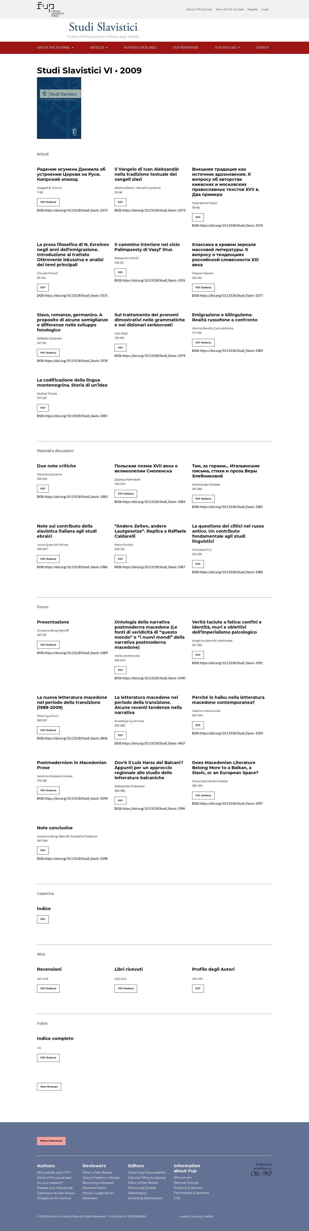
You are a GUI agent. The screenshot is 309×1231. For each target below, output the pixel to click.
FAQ (177, 1198)
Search (262, 47)
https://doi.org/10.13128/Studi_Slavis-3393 (231, 733)
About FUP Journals (199, 9)
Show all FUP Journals (230, 9)
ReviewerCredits (94, 1188)
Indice (44, 908)
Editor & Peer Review (143, 1182)
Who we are (182, 1177)
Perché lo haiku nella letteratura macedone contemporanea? (228, 700)
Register (252, 9)
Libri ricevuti (129, 969)
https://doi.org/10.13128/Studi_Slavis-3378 (76, 361)
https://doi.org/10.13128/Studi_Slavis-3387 (153, 567)
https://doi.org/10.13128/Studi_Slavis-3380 (231, 350)
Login (265, 9)
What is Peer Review (97, 1172)
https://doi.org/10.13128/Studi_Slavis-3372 (76, 210)
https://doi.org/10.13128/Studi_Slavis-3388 (231, 572)
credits (208, 1216)
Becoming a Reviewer (98, 1182)
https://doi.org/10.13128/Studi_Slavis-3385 (231, 507)
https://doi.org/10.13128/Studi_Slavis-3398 (76, 858)
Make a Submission (51, 1140)
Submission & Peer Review (56, 1193)
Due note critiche (56, 465)
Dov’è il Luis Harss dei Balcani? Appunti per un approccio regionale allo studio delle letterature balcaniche (149, 770)
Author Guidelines (140, 47)
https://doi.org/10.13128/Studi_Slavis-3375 (76, 295)
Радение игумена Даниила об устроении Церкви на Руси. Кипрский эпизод (71, 174)
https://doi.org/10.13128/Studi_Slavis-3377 (231, 295)
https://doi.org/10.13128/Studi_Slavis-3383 (76, 497)
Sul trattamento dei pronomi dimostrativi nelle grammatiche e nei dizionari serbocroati (150, 319)
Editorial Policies (186, 1182)
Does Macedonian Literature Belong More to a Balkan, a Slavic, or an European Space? (225, 767)
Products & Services (188, 1188)
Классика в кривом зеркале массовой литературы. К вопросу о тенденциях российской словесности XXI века (225, 254)
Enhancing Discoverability (147, 1172)
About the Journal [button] (54, 47)
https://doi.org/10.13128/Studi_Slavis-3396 (153, 808)
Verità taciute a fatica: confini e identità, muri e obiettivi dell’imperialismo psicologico (227, 627)
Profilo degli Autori (213, 969)
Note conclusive (55, 827)
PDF (120, 202)
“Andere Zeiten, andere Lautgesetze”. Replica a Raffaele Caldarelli (150, 531)
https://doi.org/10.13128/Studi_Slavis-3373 (153, 210)
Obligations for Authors (54, 1198)
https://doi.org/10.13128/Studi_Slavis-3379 (153, 356)
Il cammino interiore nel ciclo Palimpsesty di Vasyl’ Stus (147, 247)
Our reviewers (185, 47)
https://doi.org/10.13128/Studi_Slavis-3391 (231, 663)
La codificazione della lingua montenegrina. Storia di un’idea (72, 383)
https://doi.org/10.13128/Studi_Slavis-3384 (153, 502)
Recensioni (49, 969)
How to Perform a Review (101, 1177)
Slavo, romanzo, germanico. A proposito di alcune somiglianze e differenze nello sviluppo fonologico (72, 322)
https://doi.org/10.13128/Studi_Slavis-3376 (153, 280)
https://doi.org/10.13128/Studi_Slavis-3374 (231, 225)
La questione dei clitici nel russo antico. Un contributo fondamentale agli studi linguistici (228, 534)
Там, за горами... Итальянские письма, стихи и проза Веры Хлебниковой (226, 471)
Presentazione (53, 622)
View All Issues (49, 1086)
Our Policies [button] (226, 47)
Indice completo (55, 1038)
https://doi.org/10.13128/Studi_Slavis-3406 (76, 738)
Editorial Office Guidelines (147, 1177)
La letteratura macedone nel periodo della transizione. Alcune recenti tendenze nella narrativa (148, 705)
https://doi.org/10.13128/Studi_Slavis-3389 (76, 653)
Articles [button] (97, 47)
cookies (185, 1216)
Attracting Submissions (145, 1198)
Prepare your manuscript (55, 1188)
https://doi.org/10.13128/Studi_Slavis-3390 (153, 678)
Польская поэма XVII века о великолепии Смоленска (146, 468)
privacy (197, 1216)
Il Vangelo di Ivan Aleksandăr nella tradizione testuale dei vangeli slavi (147, 174)
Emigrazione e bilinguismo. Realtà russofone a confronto (225, 317)
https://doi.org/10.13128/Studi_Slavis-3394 (76, 798)
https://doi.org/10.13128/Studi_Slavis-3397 (231, 803)
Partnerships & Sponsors (191, 1193)
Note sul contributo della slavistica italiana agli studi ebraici (67, 531)
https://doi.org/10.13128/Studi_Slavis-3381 (76, 416)
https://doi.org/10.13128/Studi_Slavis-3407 (153, 743)
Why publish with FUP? (54, 1172)
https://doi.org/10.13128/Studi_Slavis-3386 (76, 567)
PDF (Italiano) (48, 202)
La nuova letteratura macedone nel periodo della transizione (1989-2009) (72, 702)
